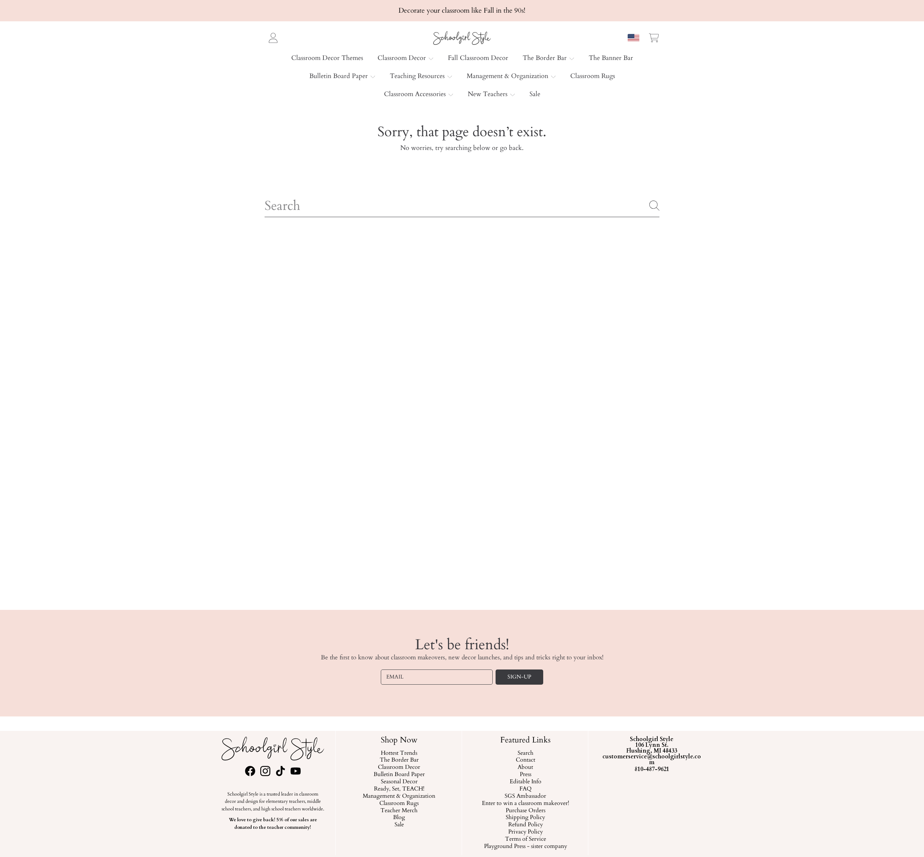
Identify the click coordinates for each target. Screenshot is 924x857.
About (525, 767)
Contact (525, 760)
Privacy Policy (525, 832)
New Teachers (488, 94)
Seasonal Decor (398, 781)
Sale (399, 824)
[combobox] (462, 205)
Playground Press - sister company (525, 846)
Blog (399, 817)
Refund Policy (525, 824)
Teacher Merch (399, 810)
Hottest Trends (399, 753)
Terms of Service (525, 839)
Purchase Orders (525, 810)
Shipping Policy (525, 817)
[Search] (654, 206)
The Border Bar (545, 58)
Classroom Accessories (416, 94)
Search (525, 753)
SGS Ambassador (525, 796)
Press (525, 774)
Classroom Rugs (399, 803)
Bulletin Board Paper (339, 76)
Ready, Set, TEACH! (399, 789)
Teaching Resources (418, 76)
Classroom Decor (403, 58)
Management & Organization (508, 76)
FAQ (525, 789)
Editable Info (525, 781)
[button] (654, 37)
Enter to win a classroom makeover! (525, 803)
